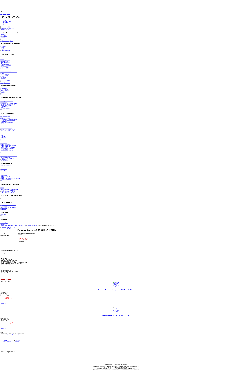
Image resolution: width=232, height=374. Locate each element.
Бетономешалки (3, 88)
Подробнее (3, 303)
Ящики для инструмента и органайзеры (8, 156)
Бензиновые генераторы (32, 225)
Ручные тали (3, 46)
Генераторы (2, 34)
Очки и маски (3, 214)
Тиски (1, 126)
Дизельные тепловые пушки (6, 166)
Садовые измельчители (5, 108)
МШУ (1, 63)
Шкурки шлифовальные (5, 153)
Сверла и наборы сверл (5, 151)
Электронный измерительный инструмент (9, 189)
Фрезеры (2, 76)
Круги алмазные (3, 139)
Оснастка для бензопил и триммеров (8, 145)
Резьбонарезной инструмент (6, 128)
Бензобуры (2, 38)
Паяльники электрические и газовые (8, 207)
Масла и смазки (3, 143)
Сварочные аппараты (4, 90)
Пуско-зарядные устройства (6, 179)
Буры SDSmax (3, 137)
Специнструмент (4, 125)
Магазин (4, 20)
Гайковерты (2, 56)
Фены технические (4, 75)
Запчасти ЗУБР (3, 224)
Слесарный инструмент (5, 124)
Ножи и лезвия (3, 121)
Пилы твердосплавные (5, 149)
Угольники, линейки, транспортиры (7, 190)
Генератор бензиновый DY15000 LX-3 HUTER (116, 315)
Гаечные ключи (3, 175)
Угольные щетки (3, 222)
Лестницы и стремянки (5, 118)
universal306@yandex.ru (7, 355)
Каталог (5, 225)
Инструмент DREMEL (5, 80)
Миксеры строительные (5, 60)
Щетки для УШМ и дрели (5, 155)
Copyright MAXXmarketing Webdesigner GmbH (10, 334)
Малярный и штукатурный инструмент (8, 119)
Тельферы (2, 47)
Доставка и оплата (7, 23)
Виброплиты (3, 92)
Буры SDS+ (2, 136)
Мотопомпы (3, 35)
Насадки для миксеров (5, 144)
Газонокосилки (3, 102)
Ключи (1, 117)
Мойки (1, 107)
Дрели (1, 57)
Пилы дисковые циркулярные (6, 69)
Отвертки (2, 123)
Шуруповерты (3, 79)
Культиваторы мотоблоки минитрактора (8, 103)
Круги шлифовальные (5, 141)
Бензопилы (2, 37)
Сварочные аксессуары (5, 157)
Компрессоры (3, 197)
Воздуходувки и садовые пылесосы (7, 104)
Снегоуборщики (3, 36)
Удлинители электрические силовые (8, 205)
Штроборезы (3, 78)
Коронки (2, 138)
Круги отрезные (3, 140)
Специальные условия (5, 14)
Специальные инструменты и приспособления (10, 178)
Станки (2, 91)
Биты (1, 135)
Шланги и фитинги (4, 106)
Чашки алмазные (3, 152)
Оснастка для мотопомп (5, 146)
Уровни (2, 188)
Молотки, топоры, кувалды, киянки (7, 120)
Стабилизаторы (3, 206)
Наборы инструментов (5, 176)
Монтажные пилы (4, 61)
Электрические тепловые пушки (7, 167)
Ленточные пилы (4, 89)
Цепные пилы (3, 77)
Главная (2, 225)
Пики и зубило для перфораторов (7, 148)
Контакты (5, 24)
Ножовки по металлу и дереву (6, 122)
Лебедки (2, 48)
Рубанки (2, 73)
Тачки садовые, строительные (6, 101)
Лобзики (2, 59)
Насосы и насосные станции (6, 105)
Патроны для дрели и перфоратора (7, 147)
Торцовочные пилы (4, 74)
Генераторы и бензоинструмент (14, 225)
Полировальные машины (5, 71)
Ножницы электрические (5, 64)
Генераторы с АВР (7, 21)
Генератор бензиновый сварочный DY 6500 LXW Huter (116, 290)
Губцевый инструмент (5, 116)
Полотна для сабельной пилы (6, 150)
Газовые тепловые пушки (5, 165)
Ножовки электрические (5, 65)
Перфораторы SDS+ (4, 68)
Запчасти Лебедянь (4, 223)
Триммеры (2, 99)
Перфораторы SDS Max (5, 67)
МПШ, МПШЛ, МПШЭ (5, 62)
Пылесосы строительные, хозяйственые (8, 72)
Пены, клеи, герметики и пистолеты (8, 158)
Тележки (2, 49)
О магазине (5, 22)
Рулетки (2, 187)
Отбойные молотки (4, 66)
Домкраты (2, 177)
